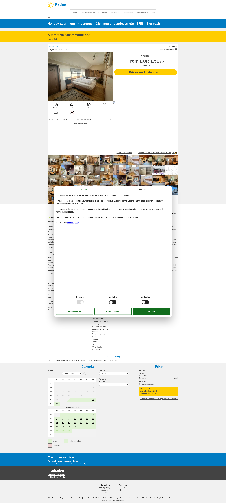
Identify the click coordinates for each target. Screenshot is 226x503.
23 (69, 427)
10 (75, 419)
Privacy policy (104, 487)
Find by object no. (87, 12)
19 (87, 423)
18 (81, 423)
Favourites (142, 12)
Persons (102, 381)
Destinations (128, 12)
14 (57, 423)
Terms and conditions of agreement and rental (159, 399)
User (153, 12)
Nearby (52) (53, 39)
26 (87, 427)
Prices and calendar (144, 72)
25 (81, 427)
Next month (84, 373)
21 (57, 427)
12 (87, 419)
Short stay (102, 12)
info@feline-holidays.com (166, 498)
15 (63, 423)
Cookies (104, 490)
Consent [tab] (83, 189)
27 (93, 427)
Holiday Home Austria (56, 475)
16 (69, 423)
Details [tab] (142, 189)
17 (75, 423)
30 (93, 400)
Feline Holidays (113, 4)
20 (93, 423)
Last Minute (115, 12)
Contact (123, 487)
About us (122, 490)
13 (93, 419)
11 (81, 419)
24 (75, 427)
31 (57, 404)
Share (174, 47)
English (173, 213)
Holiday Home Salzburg (57, 477)
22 (63, 427)
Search (74, 12)
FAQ (105, 493)
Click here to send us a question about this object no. (69, 464)
